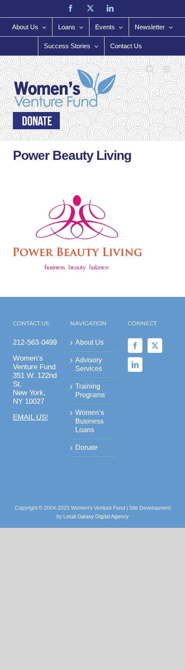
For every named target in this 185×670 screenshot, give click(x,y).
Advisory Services (88, 364)
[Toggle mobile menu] (167, 69)
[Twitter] (155, 345)
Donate (86, 447)
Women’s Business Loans (89, 421)
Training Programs (90, 391)
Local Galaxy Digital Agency (96, 517)
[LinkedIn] (135, 364)
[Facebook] (135, 345)
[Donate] (36, 120)
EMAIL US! (30, 417)
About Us (89, 342)
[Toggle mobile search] (150, 69)
